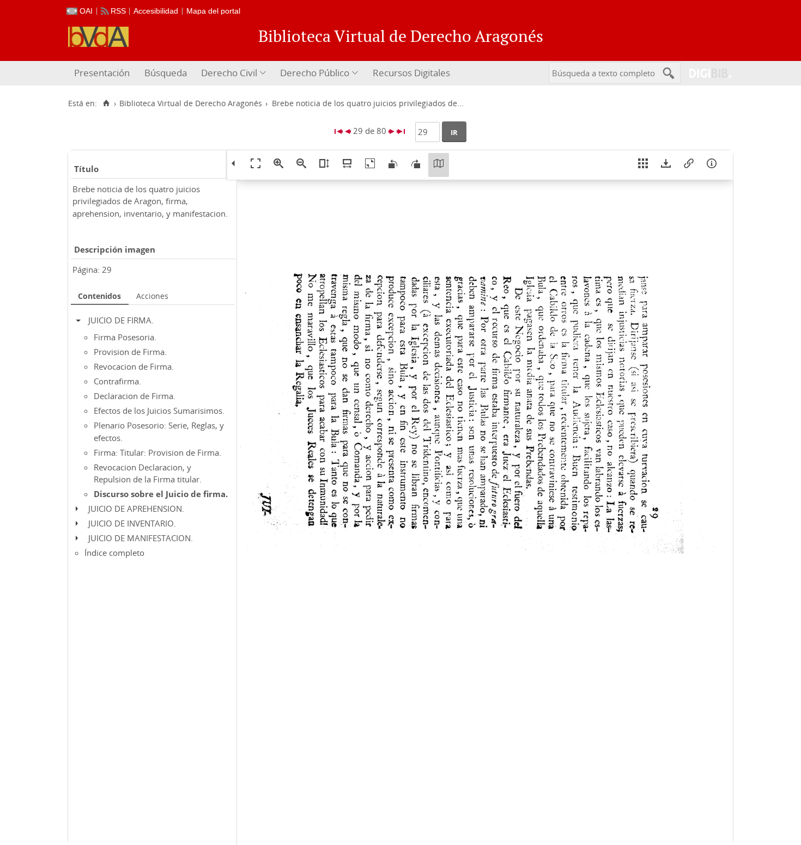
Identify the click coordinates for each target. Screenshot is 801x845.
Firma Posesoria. (125, 337)
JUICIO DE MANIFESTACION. (140, 537)
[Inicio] (106, 103)
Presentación (102, 72)
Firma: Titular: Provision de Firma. (157, 452)
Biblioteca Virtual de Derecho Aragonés (190, 103)
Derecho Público (314, 72)
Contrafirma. (117, 381)
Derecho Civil (229, 72)
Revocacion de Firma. (134, 366)
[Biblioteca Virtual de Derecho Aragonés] (98, 37)
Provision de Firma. (130, 351)
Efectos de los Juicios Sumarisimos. (159, 410)
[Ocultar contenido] (81, 320)
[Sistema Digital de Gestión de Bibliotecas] (706, 73)
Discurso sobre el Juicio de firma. (161, 493)
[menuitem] (103, 73)
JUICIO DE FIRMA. (121, 320)
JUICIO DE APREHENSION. (136, 508)
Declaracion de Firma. (134, 395)
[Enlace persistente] (688, 165)
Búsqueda (165, 72)
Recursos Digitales (411, 72)
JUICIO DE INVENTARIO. (132, 523)
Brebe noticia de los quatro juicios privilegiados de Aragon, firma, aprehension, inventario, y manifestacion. (150, 201)
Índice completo (114, 552)
